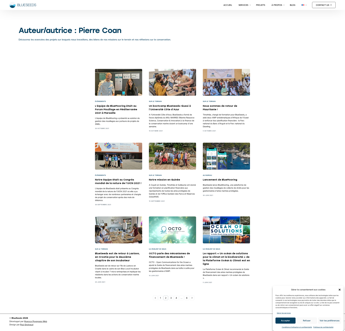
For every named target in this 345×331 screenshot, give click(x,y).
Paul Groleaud (26, 324)
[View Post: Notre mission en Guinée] (172, 156)
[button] (339, 289)
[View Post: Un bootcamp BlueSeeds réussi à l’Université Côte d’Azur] (172, 82)
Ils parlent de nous (157, 249)
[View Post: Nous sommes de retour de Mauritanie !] (226, 82)
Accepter (285, 320)
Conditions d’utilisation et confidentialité (297, 327)
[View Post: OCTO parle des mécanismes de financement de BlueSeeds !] (172, 229)
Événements (100, 101)
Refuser (307, 320)
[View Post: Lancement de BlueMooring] (226, 156)
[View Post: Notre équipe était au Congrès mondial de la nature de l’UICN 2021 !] (118, 156)
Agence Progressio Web (36, 321)
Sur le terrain (155, 101)
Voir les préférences (329, 320)
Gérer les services (284, 313)
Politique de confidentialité (323, 327)
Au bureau (207, 175)
